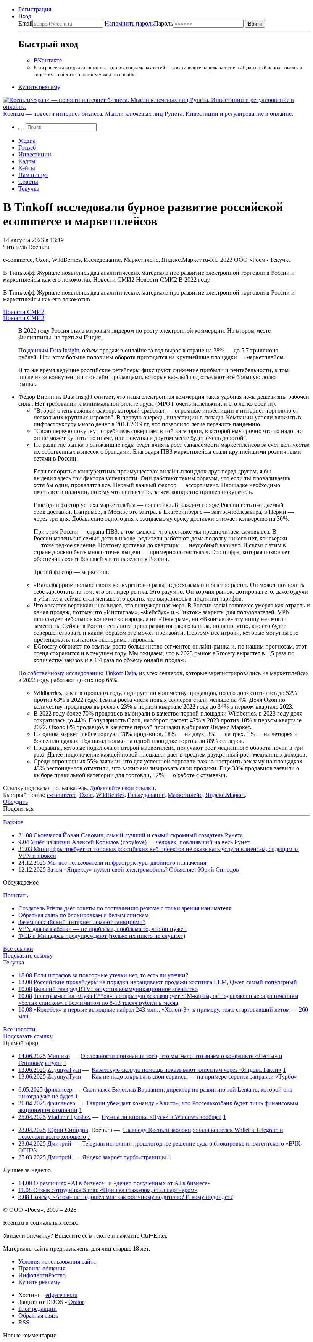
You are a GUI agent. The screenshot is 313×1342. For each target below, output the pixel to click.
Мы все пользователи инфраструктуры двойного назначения (112, 862)
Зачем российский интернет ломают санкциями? (81, 922)
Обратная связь (38, 1315)
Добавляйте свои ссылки (122, 788)
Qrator (76, 1302)
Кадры (26, 161)
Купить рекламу (39, 87)
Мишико (58, 1056)
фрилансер (58, 1089)
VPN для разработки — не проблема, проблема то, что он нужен (102, 929)
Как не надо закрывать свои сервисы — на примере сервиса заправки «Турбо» (194, 1076)
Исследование (146, 795)
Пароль (139, 23)
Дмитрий (59, 1143)
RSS (23, 1322)
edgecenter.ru (61, 1295)
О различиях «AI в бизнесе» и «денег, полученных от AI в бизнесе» (114, 1183)
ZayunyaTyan (64, 1069)
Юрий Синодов (67, 1130)
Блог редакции (37, 1308)
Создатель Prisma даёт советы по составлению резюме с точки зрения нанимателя (124, 908)
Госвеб (27, 147)
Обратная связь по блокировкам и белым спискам (83, 915)
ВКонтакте (48, 60)
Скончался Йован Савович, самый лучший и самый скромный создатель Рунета (130, 835)
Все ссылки (18, 948)
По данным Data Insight (48, 350)
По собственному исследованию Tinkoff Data (77, 673)
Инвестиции (34, 154)
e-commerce (61, 795)
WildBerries (110, 795)
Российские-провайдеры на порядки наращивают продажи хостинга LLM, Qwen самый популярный (165, 982)
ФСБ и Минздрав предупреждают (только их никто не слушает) (101, 935)
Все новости (19, 1029)
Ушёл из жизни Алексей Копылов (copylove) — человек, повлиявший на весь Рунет (134, 842)
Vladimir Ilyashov (69, 1117)
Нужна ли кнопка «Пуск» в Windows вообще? (161, 1117)
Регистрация (34, 9)
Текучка (28, 188)
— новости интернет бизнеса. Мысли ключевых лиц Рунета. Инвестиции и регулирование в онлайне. (148, 113)
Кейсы (26, 168)
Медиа (26, 140)
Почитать (15, 895)
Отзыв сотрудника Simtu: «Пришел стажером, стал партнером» (107, 1190)
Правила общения (41, 1268)
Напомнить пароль (129, 23)
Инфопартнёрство (42, 1275)
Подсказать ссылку (28, 955)
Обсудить (15, 802)
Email (25, 23)
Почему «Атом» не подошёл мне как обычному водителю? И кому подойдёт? (125, 1197)
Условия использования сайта (57, 1261)
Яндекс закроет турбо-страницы (124, 1157)
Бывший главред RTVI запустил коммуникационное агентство (116, 989)
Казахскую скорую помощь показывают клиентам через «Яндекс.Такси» (186, 1069)
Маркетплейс (185, 795)
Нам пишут (33, 175)
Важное (13, 822)
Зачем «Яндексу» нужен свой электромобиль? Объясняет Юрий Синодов (128, 869)
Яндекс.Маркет (225, 795)
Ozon (86, 795)
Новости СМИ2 (23, 312)
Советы (28, 182)
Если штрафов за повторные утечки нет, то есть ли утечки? (111, 975)
